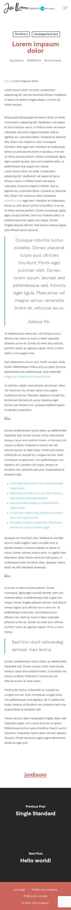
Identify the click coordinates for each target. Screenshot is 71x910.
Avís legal (19, 890)
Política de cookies (35, 896)
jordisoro (18, 60)
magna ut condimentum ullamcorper (27, 377)
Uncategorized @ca (46, 34)
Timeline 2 (21, 34)
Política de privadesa (44, 890)
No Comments (52, 60)
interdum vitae (13, 201)
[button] (65, 8)
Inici (6, 81)
